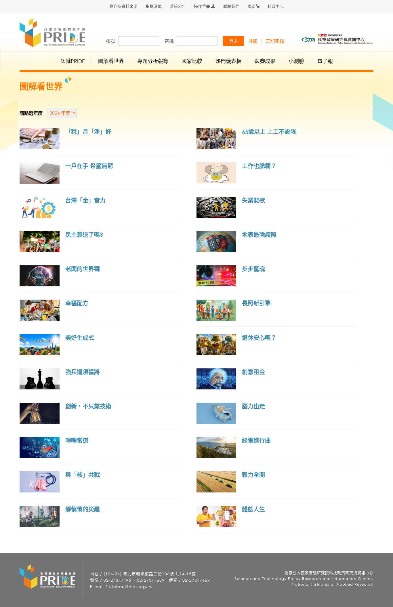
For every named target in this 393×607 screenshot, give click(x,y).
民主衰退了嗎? (84, 234)
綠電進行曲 (256, 440)
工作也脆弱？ (259, 166)
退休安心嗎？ (259, 337)
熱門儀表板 (228, 61)
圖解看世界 (111, 61)
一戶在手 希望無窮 (89, 166)
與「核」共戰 (82, 474)
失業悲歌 (253, 200)
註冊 (252, 41)
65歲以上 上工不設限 (269, 131)
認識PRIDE (72, 61)
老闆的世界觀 (82, 269)
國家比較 (192, 61)
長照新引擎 (256, 303)
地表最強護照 (259, 234)
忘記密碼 (275, 41)
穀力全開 (253, 474)
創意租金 (253, 372)
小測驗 (296, 61)
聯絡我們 (231, 6)
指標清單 (154, 6)
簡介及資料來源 (123, 6)
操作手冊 (202, 6)
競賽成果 (265, 61)
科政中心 (276, 6)
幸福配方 (76, 303)
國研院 (253, 6)
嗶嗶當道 (76, 440)
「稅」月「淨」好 (88, 131)
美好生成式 (79, 337)
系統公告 (178, 6)
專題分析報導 (152, 61)
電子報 (325, 61)
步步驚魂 (253, 269)
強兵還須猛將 (82, 372)
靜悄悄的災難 (82, 509)
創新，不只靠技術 (88, 406)
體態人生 (253, 509)
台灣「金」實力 (85, 200)
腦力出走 (253, 406)
